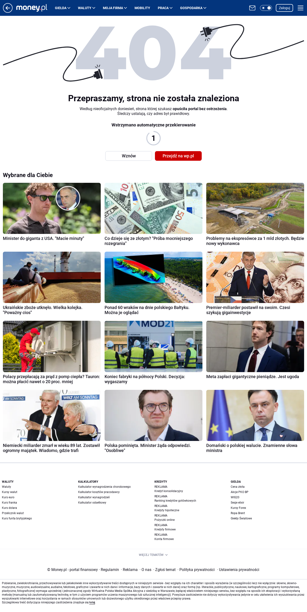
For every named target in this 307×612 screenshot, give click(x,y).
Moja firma (113, 8)
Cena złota (238, 486)
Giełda (60, 8)
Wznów (129, 155)
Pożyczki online (164, 520)
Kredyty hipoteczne (166, 510)
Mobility (142, 8)
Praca (163, 8)
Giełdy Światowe (241, 518)
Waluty (84, 8)
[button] (266, 8)
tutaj (92, 602)
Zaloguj (284, 8)
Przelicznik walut (13, 513)
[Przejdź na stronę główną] (8, 11)
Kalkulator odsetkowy (92, 502)
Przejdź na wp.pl (178, 155)
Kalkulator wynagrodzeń (94, 497)
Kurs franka (9, 502)
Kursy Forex (238, 508)
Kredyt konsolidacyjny (168, 491)
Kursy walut (9, 492)
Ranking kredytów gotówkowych (175, 500)
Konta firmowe (164, 539)
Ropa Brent (238, 513)
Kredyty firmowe (165, 529)
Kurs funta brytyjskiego (17, 518)
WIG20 (235, 497)
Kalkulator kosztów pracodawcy (99, 492)
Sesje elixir (237, 502)
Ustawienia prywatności (238, 569)
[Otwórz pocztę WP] (252, 8)
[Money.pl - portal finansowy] (35, 8)
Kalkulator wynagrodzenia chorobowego (104, 486)
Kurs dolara (9, 508)
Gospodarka (191, 8)
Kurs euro (8, 497)
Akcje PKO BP (239, 492)
